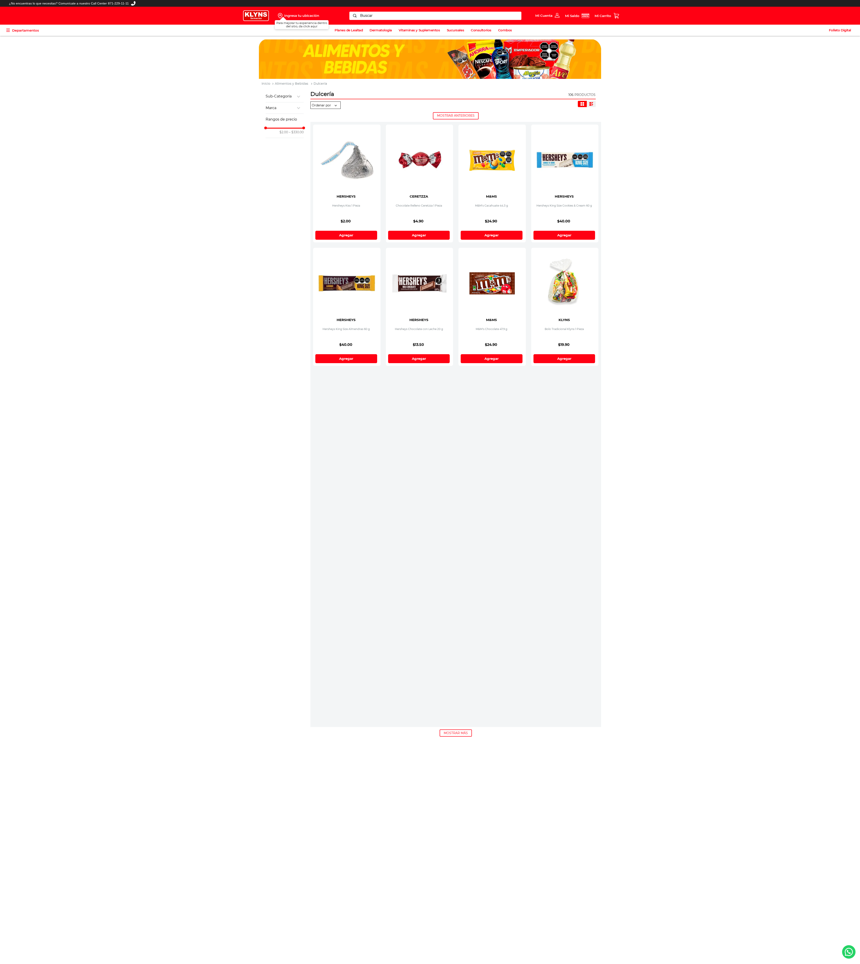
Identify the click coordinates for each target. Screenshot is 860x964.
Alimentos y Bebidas (291, 84)
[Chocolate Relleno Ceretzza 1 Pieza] (419, 154)
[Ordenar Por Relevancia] (325, 105)
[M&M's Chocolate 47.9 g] (492, 277)
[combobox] (435, 16)
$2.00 (284, 132)
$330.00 (296, 132)
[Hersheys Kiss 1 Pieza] (347, 154)
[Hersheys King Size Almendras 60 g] (347, 277)
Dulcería (320, 84)
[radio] (582, 104)
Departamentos (25, 30)
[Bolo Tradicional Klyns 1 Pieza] (565, 277)
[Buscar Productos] (355, 16)
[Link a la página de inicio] (266, 84)
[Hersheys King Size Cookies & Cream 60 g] (565, 154)
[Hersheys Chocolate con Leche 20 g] (419, 277)
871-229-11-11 (118, 3)
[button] (285, 96)
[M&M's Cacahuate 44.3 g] (492, 154)
